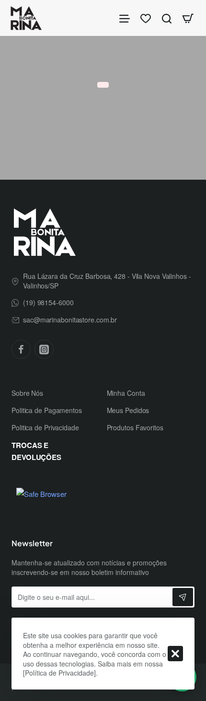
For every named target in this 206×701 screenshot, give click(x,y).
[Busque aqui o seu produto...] (166, 18)
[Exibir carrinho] (187, 18)
